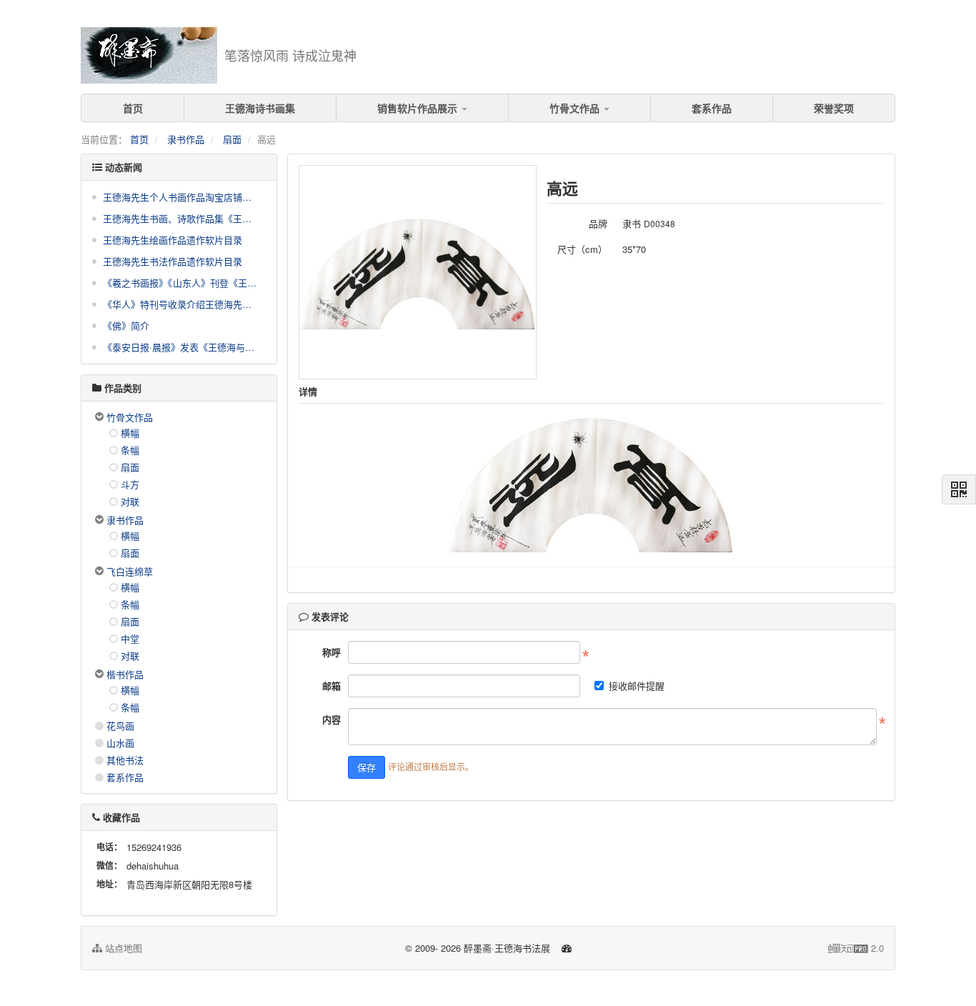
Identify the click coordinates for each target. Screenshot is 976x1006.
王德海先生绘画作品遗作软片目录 (172, 239)
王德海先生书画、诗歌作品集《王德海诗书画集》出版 (181, 218)
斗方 (130, 484)
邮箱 (331, 685)
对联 (130, 501)
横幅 (130, 432)
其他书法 (125, 760)
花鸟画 (120, 725)
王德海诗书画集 (260, 108)
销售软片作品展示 (418, 108)
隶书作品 (185, 139)
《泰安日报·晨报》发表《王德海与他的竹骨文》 (181, 347)
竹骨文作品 (575, 108)
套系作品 (712, 108)
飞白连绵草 (129, 571)
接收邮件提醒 (636, 685)
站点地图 (122, 948)
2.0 (856, 948)
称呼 (331, 652)
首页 (133, 108)
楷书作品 (125, 674)
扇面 (232, 139)
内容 (331, 719)
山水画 (120, 742)
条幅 (130, 450)
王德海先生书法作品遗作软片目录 (172, 261)
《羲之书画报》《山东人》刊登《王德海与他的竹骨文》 (181, 282)
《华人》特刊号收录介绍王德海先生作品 (181, 304)
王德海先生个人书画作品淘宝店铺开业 (181, 197)
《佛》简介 (126, 325)
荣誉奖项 (834, 108)
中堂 (130, 638)
